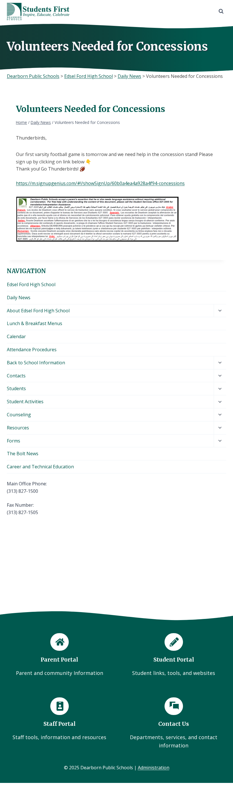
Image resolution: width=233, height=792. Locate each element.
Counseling (19, 414)
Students (16, 388)
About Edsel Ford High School (38, 310)
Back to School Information (36, 362)
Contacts (16, 376)
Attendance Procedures (32, 349)
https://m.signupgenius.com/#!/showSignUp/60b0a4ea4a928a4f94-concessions (100, 183)
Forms (13, 441)
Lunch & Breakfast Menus (34, 323)
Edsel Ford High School (31, 284)
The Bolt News (22, 453)
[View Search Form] (221, 11)
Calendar (16, 336)
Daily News (18, 297)
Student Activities (25, 401)
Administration (153, 767)
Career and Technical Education (40, 466)
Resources (18, 428)
